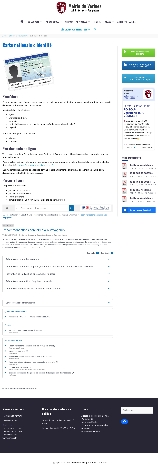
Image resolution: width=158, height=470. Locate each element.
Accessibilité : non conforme (95, 415)
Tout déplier (106, 253)
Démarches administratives (74, 29)
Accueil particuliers (11, 215)
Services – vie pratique (76, 21)
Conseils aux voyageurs (19, 367)
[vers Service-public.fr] (95, 208)
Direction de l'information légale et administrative (20, 388)
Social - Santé (26, 215)
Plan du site (87, 418)
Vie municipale (52, 21)
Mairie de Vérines (84, 5)
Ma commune (33, 21)
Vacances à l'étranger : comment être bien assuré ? (29, 317)
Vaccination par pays (17, 351)
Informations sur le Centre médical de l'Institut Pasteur (31, 356)
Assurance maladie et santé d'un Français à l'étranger (56, 215)
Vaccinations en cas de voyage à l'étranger (26, 330)
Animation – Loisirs (126, 21)
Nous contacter (9, 434)
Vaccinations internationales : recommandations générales (32, 362)
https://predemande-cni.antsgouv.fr (36, 165)
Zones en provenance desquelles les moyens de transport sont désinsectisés (40, 373)
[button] (95, 29)
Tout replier (91, 253)
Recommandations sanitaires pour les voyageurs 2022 (31, 346)
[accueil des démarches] (7, 207)
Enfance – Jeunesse (102, 21)
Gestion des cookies (91, 431)
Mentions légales (89, 422)
